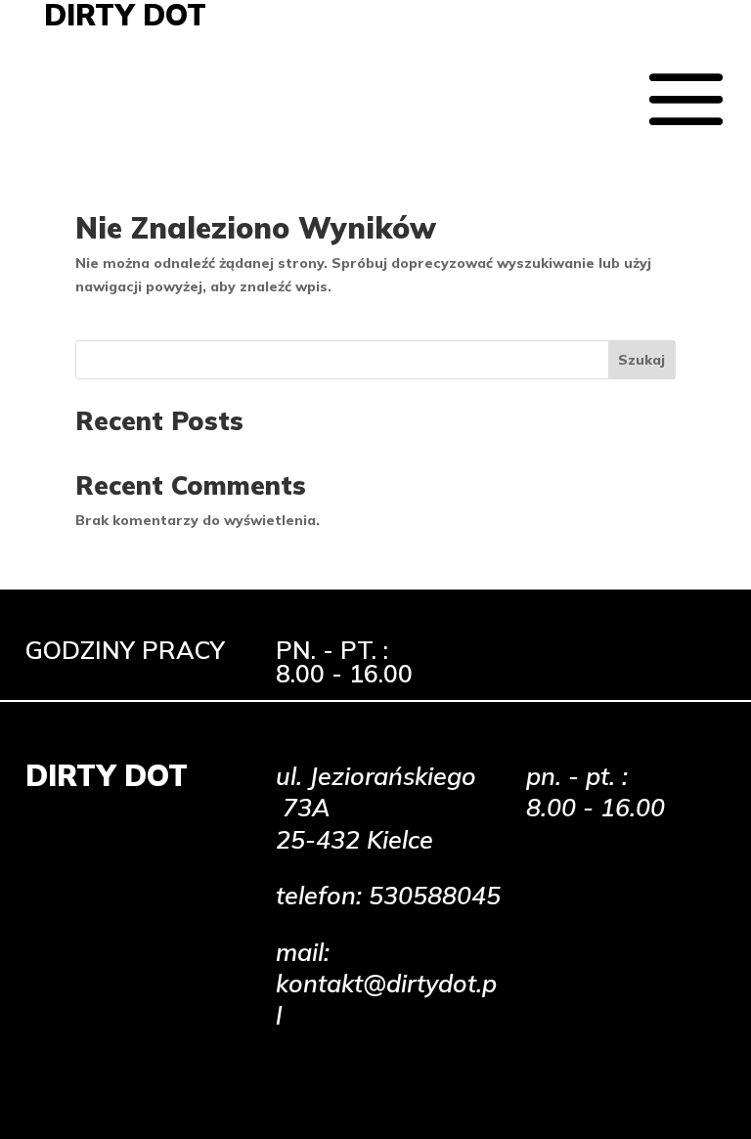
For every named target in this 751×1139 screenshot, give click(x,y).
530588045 (435, 895)
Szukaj (641, 360)
